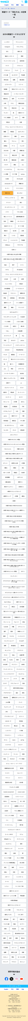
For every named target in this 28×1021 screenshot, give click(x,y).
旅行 (21, 202)
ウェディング (7, 707)
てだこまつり (19, 881)
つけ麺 (21, 730)
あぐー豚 (22, 801)
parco (22, 136)
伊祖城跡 (22, 895)
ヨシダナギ (14, 75)
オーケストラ (21, 221)
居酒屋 (22, 235)
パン (7, 820)
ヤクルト (14, 962)
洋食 (23, 726)
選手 (5, 631)
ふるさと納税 (20, 321)
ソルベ (22, 749)
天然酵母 (19, 820)
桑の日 (22, 326)
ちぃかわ (6, 430)
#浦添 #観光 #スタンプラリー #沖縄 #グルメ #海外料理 (14, 538)
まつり (21, 397)
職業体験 (14, 160)
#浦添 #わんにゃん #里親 (10, 571)
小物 (6, 711)
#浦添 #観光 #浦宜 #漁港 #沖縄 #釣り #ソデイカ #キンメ (14, 566)
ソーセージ (21, 354)
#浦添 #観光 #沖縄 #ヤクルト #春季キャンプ (14, 511)
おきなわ (7, 350)
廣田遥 (14, 420)
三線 (23, 416)
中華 (23, 117)
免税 (23, 155)
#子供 (21, 425)
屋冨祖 (5, 406)
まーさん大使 (21, 957)
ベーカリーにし (9, 825)
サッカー (6, 113)
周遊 (22, 56)
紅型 (22, 928)
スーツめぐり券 (19, 886)
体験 (16, 938)
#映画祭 (22, 430)
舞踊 (5, 131)
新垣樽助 (7, 477)
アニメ (5, 606)
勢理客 (21, 768)
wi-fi (16, 117)
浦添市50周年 (7, 617)
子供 (23, 406)
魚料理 (22, 645)
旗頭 (14, 924)
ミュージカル (8, 284)
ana (23, 108)
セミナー (20, 744)
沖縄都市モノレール (19, 617)
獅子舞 (21, 825)
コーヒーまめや (9, 834)
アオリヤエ (20, 245)
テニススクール (21, 669)
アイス (5, 155)
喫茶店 (8, 122)
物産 (23, 411)
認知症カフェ (7, 839)
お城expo (7, 245)
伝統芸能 (12, 298)
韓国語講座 (21, 103)
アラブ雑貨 (21, 759)
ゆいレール (6, 402)
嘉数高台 (5, 98)
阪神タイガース (8, 226)
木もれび (12, 759)
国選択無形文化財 (9, 768)
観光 (5, 141)
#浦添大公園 (14, 463)
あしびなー (20, 193)
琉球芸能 (6, 80)
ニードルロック (20, 288)
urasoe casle (21, 792)
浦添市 (5, 392)
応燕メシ (14, 249)
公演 (14, 279)
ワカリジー (13, 293)
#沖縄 (23, 463)
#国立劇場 (8, 482)
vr (23, 70)
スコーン (20, 777)
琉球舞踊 (6, 420)
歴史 (12, 631)
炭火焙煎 (22, 862)
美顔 (23, 678)
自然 (13, 98)
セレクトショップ (8, 641)
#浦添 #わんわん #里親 (14, 439)
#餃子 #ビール (20, 602)
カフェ (21, 834)
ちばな (11, 660)
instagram (7, 46)
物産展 (5, 89)
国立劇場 (22, 80)
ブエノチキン (20, 169)
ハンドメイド (21, 636)
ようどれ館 (7, 910)
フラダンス (7, 70)
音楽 (23, 683)
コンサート (8, 397)
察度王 (13, 606)
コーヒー (21, 867)
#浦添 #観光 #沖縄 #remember (14, 505)
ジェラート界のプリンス (10, 749)
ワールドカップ (7, 345)
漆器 (5, 340)
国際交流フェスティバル (18, 697)
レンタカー (7, 42)
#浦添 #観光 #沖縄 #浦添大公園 (14, 458)
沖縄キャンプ (20, 631)
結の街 (22, 373)
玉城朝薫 (20, 331)
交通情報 (14, 406)
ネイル (5, 740)
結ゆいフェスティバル (9, 378)
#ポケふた (20, 477)
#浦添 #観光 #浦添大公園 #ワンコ (14, 453)
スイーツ (14, 947)
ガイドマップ (7, 335)
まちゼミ (13, 340)
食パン (11, 364)
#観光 (5, 468)
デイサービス (20, 839)
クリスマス (6, 726)
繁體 (17, 5)
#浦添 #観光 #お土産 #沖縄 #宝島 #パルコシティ (14, 532)
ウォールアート (19, 711)
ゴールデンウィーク (10, 207)
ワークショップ (20, 707)
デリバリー (14, 664)
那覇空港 (22, 150)
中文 (12, 5)
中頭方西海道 (14, 900)
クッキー (7, 773)
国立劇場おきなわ (19, 933)
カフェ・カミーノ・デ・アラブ (14, 763)
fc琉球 (7, 179)
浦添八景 (19, 51)
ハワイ (7, 212)
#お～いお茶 (6, 472)
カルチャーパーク (9, 387)
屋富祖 (13, 354)
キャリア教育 (20, 858)
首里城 (5, 146)
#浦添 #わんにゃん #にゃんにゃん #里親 (14, 444)
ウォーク (16, 622)
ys (21, 383)
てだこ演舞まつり (18, 811)
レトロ (13, 235)
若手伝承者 (21, 298)
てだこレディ (7, 933)
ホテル (7, 269)
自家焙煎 (22, 61)
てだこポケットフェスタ (9, 317)
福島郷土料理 (8, 782)
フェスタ (22, 146)
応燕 (23, 231)
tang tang (13, 801)
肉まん (5, 801)
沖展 (5, 221)
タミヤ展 (14, 174)
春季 (4, 636)
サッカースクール (8, 669)
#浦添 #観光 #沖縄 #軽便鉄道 (14, 516)
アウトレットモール (10, 197)
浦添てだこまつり (14, 891)
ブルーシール (6, 622)
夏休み (23, 938)
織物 (12, 307)
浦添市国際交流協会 (18, 688)
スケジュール (21, 626)
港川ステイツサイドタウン (18, 359)
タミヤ (6, 164)
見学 (10, 938)
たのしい (5, 957)
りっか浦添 (7, 321)
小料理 (15, 402)
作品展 (23, 240)
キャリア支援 (7, 858)
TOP (2, 8)
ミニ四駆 (6, 174)
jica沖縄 (8, 702)
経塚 (22, 279)
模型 (15, 164)
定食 (4, 660)
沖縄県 (11, 221)
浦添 (21, 844)
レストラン (8, 730)
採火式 (21, 815)
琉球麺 (21, 721)
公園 (20, 122)
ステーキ (6, 806)
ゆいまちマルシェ (9, 425)
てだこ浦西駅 (7, 117)
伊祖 (5, 298)
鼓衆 (5, 928)
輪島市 (6, 231)
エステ (5, 683)
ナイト (22, 265)
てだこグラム (19, 46)
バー (6, 688)
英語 (5, 265)
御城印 (21, 284)
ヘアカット (20, 735)
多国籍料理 (21, 364)
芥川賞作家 (20, 269)
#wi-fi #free (7, 602)
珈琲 (13, 867)
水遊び (22, 160)
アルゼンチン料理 (14, 787)
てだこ (12, 103)
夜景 (23, 754)
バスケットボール (20, 345)
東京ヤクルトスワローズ (14, 905)
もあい (14, 740)
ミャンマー (21, 848)
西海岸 (12, 392)
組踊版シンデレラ (19, 806)
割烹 (17, 660)
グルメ (5, 240)
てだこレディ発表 (9, 815)
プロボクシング (8, 848)
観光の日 (14, 155)
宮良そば (13, 8)
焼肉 (22, 197)
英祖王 (15, 472)
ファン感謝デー (20, 302)
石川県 (14, 231)
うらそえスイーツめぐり (14, 829)
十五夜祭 (22, 317)
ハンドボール (19, 877)
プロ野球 (5, 947)
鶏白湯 (15, 726)
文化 (7, 51)
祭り (14, 919)
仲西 (14, 872)
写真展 (23, 75)
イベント (8, 202)
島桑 (4, 938)
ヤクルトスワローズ (19, 943)
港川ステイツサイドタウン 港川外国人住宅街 (14, 612)
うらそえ (11, 636)
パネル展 (5, 75)
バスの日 (6, 326)
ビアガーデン (8, 84)
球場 (23, 622)
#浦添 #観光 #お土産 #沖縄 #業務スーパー (14, 259)
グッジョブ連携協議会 (9, 862)
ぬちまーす (8, 721)
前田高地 (7, 796)
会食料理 (22, 655)
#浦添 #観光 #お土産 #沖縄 (14, 254)
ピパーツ (21, 716)
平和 (5, 108)
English (7, 5)
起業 (14, 853)
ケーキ (7, 881)
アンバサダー (21, 98)
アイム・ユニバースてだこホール (14, 274)
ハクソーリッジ (19, 796)
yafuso (22, 340)
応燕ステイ (6, 136)
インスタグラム (8, 169)
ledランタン (21, 131)
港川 (23, 141)
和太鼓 (14, 928)
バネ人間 (22, 420)
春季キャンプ (7, 302)
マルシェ (14, 141)
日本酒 (21, 782)
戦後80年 (6, 94)
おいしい (22, 962)
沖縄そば (22, 919)
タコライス (20, 650)
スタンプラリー (14, 435)
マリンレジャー (20, 42)
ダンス (5, 359)
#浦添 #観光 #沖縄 (14, 527)
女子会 (22, 740)
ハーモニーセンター (19, 94)
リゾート (21, 84)
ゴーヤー (7, 188)
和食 (5, 759)
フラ (22, 207)
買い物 (5, 160)
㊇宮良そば (7, 25)
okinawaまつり (9, 183)
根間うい (20, 482)
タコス (5, 655)
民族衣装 (5, 697)
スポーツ (7, 877)
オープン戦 (21, 226)
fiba (23, 335)
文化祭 (6, 279)
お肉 (23, 660)
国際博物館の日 (20, 216)
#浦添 (14, 501)
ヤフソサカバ (19, 188)
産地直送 (13, 645)
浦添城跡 (6, 919)
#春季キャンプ (7, 496)
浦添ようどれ (8, 914)
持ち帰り (5, 664)
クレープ (6, 678)
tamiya (23, 174)
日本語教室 (7, 288)
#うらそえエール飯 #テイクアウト (14, 592)
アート (13, 146)
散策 (13, 957)
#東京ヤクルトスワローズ (14, 491)
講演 (6, 853)
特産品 (12, 131)
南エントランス (8, 216)
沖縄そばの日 (20, 449)
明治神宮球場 (19, 350)
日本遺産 (22, 606)
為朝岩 (5, 293)
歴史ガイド (21, 113)
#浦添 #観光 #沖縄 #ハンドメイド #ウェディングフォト (14, 560)
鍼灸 (23, 693)
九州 (17, 411)
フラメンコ (20, 65)
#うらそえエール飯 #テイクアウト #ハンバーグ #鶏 (14, 581)
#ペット (5, 463)
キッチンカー (14, 576)
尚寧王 (14, 326)
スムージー (20, 773)
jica (5, 369)
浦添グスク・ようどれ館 (9, 895)
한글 (22, 5)
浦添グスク (14, 416)
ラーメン (15, 754)
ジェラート (6, 754)
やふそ (5, 354)
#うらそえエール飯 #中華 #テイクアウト (14, 597)
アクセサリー (8, 735)
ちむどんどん (7, 449)
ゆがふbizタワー (14, 312)
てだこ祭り (20, 914)
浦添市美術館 (6, 943)
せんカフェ (21, 674)
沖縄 (15, 136)
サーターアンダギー (9, 373)
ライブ (7, 65)
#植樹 (14, 468)
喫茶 (12, 369)
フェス (16, 70)
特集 (23, 952)
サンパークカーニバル (9, 61)
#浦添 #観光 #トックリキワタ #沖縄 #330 (14, 521)
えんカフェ (8, 844)
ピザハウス (21, 369)
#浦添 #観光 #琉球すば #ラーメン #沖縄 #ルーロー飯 (14, 549)
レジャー (7, 886)
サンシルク (21, 307)
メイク (15, 678)
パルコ (14, 430)
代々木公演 (20, 179)
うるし (7, 331)
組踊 (14, 80)
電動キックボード (9, 56)
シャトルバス (14, 240)
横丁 (13, 265)
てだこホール (20, 910)
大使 (5, 103)
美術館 (22, 378)
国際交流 (22, 293)
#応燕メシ (21, 486)
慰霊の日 (14, 108)
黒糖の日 (21, 183)
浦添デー (8, 383)
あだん (22, 402)
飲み (5, 235)
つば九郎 (5, 626)
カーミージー (21, 392)
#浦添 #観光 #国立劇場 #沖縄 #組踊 (14, 555)
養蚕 (5, 307)
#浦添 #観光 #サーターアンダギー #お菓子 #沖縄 (14, 544)
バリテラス (8, 744)
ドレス (20, 702)
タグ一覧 (7, 8)
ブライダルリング (8, 716)
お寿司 (23, 664)
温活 (17, 693)
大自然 (23, 472)
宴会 (13, 655)
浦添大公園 (14, 952)
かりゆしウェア (8, 411)
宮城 (22, 872)
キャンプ (5, 962)
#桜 (23, 468)
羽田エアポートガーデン (18, 89)
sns (23, 164)
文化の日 (6, 150)
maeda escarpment (8, 792)
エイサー (22, 924)
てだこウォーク (15, 683)
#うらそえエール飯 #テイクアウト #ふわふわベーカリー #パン (14, 587)
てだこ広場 (20, 212)
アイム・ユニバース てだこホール (14, 127)
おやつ (22, 571)
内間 (14, 150)
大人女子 (21, 641)
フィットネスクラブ (9, 674)
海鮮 (5, 645)
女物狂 (6, 811)
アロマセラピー (8, 693)
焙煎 (5, 867)
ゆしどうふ (8, 650)
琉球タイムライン (8, 486)
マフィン (7, 777)
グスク (21, 387)
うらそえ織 (6, 924)
